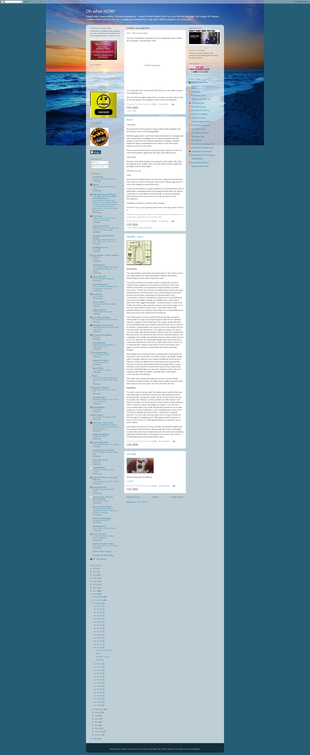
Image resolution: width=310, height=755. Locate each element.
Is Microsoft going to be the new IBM (106, 481)
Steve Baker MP (99, 277)
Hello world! (97, 462)
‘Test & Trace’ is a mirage (102, 370)
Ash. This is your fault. (137, 33)
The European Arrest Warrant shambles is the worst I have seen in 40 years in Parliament (106, 511)
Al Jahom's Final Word (102, 335)
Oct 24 (99, 622)
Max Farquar (98, 415)
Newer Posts (133, 497)
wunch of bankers (145, 228)
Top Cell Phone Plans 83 (101, 355)
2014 (95, 581)
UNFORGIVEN (197, 159)
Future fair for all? (100, 460)
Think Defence (99, 265)
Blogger (197, 749)
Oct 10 (99, 680)
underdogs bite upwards (201, 151)
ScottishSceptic (99, 397)
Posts (95, 162)
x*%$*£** (130, 481)
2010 (95, 594)
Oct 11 (99, 676)
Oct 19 (99, 638)
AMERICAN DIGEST (101, 435)
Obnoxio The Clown (199, 82)
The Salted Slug (198, 136)
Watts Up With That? (199, 166)
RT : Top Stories (99, 559)
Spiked (95, 185)
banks (135, 228)
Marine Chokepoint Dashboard (103, 279)
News (95, 376)
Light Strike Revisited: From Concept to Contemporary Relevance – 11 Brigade (106, 269)
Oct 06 (99, 692)
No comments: (164, 441)
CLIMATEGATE (99, 468)
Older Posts (177, 497)
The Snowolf (196, 140)
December (99, 597)
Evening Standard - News (103, 544)
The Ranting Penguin (200, 133)
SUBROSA (195, 92)
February (98, 731)
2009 (95, 739)
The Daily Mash (99, 343)
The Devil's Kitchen (101, 388)
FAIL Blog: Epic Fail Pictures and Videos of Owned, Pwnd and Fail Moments (104, 196)
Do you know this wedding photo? (104, 417)
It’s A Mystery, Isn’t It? (101, 362)
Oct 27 (99, 612)
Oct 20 (99, 635)
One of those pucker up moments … (105, 528)
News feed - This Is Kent (103, 423)
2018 (95, 569)
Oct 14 (99, 667)
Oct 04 (99, 699)
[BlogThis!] (130, 107)
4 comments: (164, 221)
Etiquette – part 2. (135, 236)
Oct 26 (99, 616)
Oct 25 (99, 619)
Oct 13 (99, 670)
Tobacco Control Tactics (199, 53)
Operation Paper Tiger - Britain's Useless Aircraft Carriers (104, 219)
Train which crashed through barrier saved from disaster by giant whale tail (105, 380)
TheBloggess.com (100, 247)
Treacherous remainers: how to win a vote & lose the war (106, 400)
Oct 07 (99, 689)
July (96, 716)
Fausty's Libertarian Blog (103, 555)
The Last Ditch (99, 302)
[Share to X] (132, 107)
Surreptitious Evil (198, 95)
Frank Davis (98, 294)
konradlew (179, 749)
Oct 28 (99, 609)
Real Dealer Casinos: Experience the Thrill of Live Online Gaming (106, 229)
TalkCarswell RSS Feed (200, 99)
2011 (95, 591)
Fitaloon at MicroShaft (102, 518)
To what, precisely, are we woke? (104, 304)
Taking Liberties (99, 310)
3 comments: (164, 104)
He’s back (131, 454)
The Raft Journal (198, 129)
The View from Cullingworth (202, 144)
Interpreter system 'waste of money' (105, 546)
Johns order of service (100, 501)
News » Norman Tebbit (102, 507)
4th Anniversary (98, 296)
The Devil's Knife (198, 118)
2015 (95, 578)
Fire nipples (97, 249)
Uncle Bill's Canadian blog (202, 148)
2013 (95, 584)
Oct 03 (99, 702)
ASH (134, 111)
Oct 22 (99, 628)
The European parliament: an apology (106, 444)
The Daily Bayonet (100, 284)
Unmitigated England (200, 163)
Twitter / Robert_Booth (102, 551)
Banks (130, 120)
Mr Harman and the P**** (101, 520)
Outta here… (97, 337)
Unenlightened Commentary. (203, 155)
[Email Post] (172, 104)
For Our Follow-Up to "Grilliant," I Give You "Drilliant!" (104, 537)
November (99, 600)
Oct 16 (99, 647)
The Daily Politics (100, 353)
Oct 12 (99, 673)
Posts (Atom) (142, 502)
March (97, 728)
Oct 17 (99, 644)
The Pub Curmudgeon (200, 125)
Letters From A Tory (101, 226)
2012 (95, 588)
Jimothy (95, 259)
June (97, 719)
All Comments (98, 166)
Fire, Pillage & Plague (101, 317)
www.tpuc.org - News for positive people (103, 498)
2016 (95, 575)
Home (155, 497)
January (98, 735)
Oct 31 (99, 606)
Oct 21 (99, 631)
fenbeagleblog (99, 407)
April (97, 725)
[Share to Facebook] (134, 107)
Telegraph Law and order (103, 325)
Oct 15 (99, 664)
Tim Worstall (98, 177)
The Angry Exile (197, 103)
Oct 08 (99, 686)
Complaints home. (114, 36)
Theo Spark (97, 216)
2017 (95, 572)
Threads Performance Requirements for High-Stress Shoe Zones (105, 287)
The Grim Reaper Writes (201, 122)
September (99, 709)
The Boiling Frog (198, 107)
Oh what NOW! (100, 11)
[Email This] (128, 107)
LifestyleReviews (100, 487)
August (98, 712)
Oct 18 (99, 641)
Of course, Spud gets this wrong (104, 179)
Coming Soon (97, 409)
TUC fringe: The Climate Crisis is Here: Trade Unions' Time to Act (104, 241)
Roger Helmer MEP (100, 442)
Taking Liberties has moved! (102, 312)
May (97, 722)
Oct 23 (99, 625)
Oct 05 (99, 696)
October (98, 603)
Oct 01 (99, 705)
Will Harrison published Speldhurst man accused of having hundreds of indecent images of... (105, 427)
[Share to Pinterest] (137, 107)
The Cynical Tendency (200, 110)
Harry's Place (98, 368)
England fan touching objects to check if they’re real (104, 346)
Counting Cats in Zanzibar (103, 450)
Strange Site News (99, 437)
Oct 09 (99, 683)
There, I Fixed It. (99, 534)
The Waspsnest (99, 526)
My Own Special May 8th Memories (105, 319)
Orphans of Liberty (100, 360)
